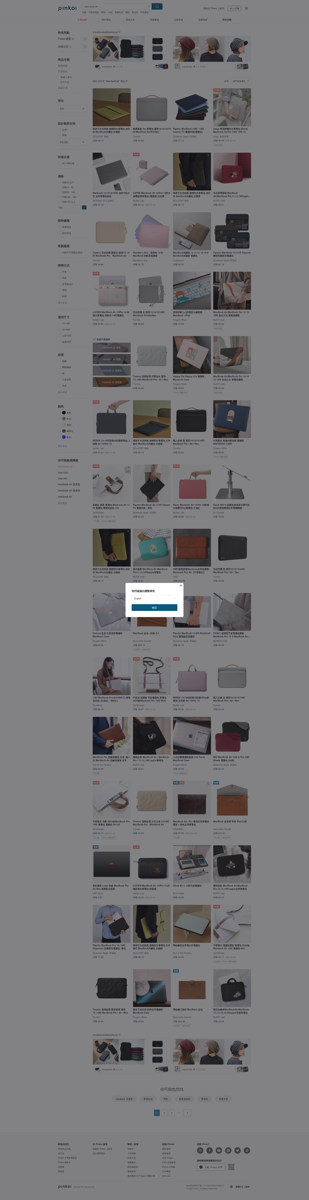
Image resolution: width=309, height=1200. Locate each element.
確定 (154, 607)
